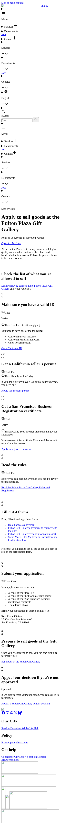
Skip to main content (12, 2)
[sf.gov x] (16, 714)
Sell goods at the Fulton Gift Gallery (20, 661)
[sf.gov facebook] (3, 714)
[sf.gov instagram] (7, 714)
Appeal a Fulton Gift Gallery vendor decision (25, 703)
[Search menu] (30, 110)
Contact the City (10, 756)
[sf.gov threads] (11, 714)
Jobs (3, 34)
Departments (17, 728)
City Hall (33, 728)
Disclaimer (22, 742)
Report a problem (28, 756)
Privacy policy (9, 742)
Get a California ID (11, 348)
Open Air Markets (11, 243)
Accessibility (12, 759)
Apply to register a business (16, 449)
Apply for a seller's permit (15, 390)
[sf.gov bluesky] (20, 714)
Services (5, 728)
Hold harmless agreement (21, 524)
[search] (36, 119)
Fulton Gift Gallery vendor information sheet (32, 534)
